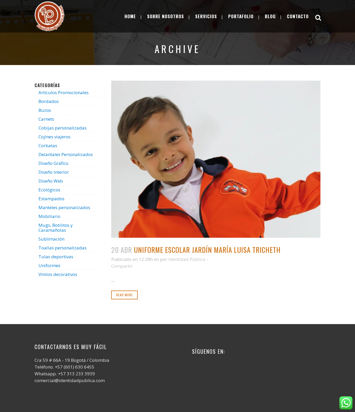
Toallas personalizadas (62, 247)
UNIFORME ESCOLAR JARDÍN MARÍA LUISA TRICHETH (207, 249)
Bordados (48, 101)
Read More (124, 295)
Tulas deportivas (55, 256)
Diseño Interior (53, 172)
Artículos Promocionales (63, 92)
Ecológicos (49, 189)
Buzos (44, 110)
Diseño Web (50, 180)
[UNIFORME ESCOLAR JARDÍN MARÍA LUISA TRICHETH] (215, 159)
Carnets (46, 119)
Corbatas (47, 145)
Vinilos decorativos (57, 274)
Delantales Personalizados (65, 154)
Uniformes (49, 265)
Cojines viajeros (54, 136)
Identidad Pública (186, 259)
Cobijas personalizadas (62, 127)
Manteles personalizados (64, 207)
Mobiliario (49, 216)
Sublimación (51, 238)
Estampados (51, 198)
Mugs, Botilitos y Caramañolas (55, 228)
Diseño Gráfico (53, 163)
